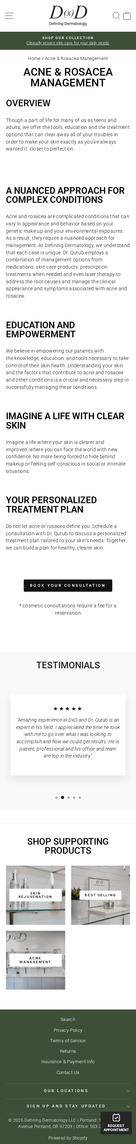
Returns (68, 1051)
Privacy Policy (68, 1030)
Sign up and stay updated (66, 1106)
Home (34, 58)
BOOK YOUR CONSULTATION (68, 585)
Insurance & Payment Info (68, 1061)
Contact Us (68, 1072)
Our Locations (66, 1091)
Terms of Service (68, 1040)
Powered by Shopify (68, 1138)
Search (68, 1019)
